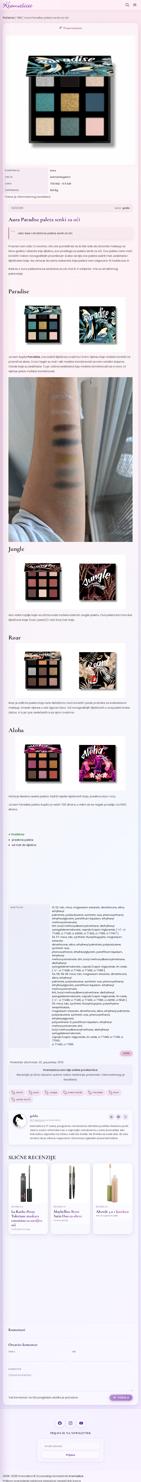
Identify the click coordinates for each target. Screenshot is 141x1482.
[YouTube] (81, 1423)
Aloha (19, 1092)
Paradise (98, 1092)
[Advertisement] (70, 876)
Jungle (53, 1092)
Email (11, 1351)
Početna (8, 18)
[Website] (111, 1117)
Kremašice (76, 1476)
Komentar (14, 1369)
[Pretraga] (127, 4)
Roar (116, 1092)
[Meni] (134, 4)
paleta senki (75, 1092)
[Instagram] (70, 1423)
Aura (126, 1053)
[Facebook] (118, 1117)
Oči (19, 18)
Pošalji (123, 1397)
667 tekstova (37, 1120)
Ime (74, 1351)
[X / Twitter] (125, 1117)
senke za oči (23, 1099)
